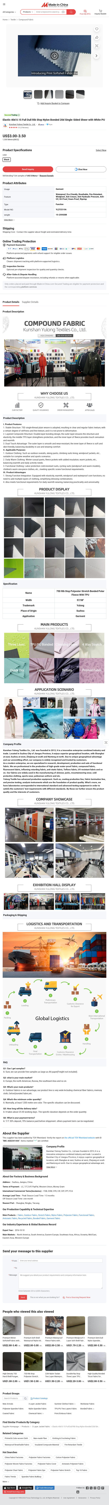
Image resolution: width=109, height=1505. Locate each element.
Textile (13, 19)
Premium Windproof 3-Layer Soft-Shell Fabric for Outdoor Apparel (75, 1340)
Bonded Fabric (39, 1218)
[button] (4, 4)
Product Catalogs (40, 1398)
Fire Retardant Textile (73, 1444)
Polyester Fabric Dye (36, 1470)
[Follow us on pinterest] (102, 1487)
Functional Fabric (86, 1215)
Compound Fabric (26, 19)
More (5, 1481)
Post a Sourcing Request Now (76, 1297)
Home (5, 19)
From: (14, 1261)
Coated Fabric (8, 1413)
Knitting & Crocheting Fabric (64, 1438)
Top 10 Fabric (81, 1470)
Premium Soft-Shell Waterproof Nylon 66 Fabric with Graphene (33, 1340)
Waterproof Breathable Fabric (17, 1444)
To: (16, 1268)
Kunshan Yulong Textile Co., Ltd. (22, 124)
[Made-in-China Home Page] (54, 4)
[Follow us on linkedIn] (77, 1491)
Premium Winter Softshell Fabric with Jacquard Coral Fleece (12, 1340)
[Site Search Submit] (71, 12)
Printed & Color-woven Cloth (16, 1438)
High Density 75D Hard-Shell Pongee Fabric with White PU (11, 1376)
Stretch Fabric (44, 1215)
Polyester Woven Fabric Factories (18, 1464)
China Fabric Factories (14, 1457)
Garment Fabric (53, 1218)
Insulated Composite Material (47, 1444)
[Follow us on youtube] (98, 1487)
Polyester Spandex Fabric (13, 1408)
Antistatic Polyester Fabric (72, 1464)
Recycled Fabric (25, 1218)
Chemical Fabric (35, 1413)
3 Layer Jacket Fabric (37, 1404)
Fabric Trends (10, 1476)
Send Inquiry (28, 169)
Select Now (101, 150)
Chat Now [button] (82, 169)
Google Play (25, 1487)
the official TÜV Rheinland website (79, 1137)
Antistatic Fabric (10, 1218)
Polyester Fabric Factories (39, 1457)
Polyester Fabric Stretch (60, 1470)
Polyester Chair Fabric (14, 1470)
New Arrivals (8, 1404)
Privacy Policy (95, 1498)
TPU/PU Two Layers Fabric (65, 1408)
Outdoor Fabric (30, 1215)
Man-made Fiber (40, 1438)
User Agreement (69, 1498)
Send (23, 1297)
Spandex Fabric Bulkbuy (31, 1476)
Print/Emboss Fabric (63, 1413)
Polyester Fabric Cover (47, 1464)
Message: (13, 1275)
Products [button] (27, 12)
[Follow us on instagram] (95, 1487)
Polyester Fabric (71, 1215)
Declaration (82, 1498)
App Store (9, 1487)
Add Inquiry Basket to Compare (54, 103)
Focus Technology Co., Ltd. (36, 1498)
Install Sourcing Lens (15, 1491)
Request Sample (47, 176)
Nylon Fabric (57, 1215)
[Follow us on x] (91, 1487)
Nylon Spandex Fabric (38, 1408)
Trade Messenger (44, 1487)
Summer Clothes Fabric (64, 1404)
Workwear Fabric (87, 1404)
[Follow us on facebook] (87, 1487)
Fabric (20, 1215)
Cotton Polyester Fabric (65, 1457)
